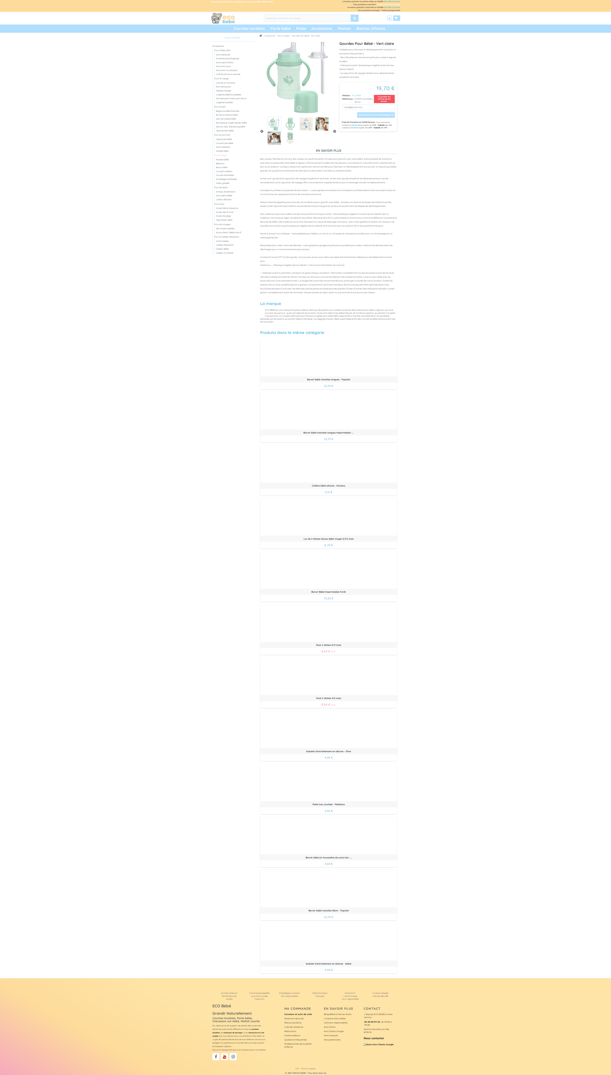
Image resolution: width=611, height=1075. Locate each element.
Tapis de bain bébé (225, 130)
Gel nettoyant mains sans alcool (231, 98)
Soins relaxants (223, 147)
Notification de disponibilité (375, 115)
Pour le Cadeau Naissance (226, 237)
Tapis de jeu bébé (224, 220)
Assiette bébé (222, 159)
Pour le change (221, 78)
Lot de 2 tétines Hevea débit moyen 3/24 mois (329, 538)
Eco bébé (356, 95)
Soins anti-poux (223, 66)
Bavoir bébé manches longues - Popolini (328, 379)
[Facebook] (215, 1056)
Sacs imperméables (225, 228)
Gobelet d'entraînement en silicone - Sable (328, 963)
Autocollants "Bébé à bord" (229, 232)
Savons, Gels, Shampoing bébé (230, 126)
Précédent (261, 131)
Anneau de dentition (225, 192)
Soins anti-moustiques (226, 70)
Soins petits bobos (224, 62)
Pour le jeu (219, 204)
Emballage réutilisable (226, 179)
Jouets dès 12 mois (225, 212)
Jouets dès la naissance (227, 208)
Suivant (334, 131)
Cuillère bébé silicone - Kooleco (328, 485)
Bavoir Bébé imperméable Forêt (328, 591)
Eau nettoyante (223, 86)
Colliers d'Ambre (224, 199)
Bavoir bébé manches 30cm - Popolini (329, 910)
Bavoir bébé (221, 167)
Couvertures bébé (224, 143)
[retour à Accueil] (260, 35)
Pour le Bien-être (222, 50)
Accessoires (218, 46)
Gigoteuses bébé (224, 139)
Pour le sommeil (222, 135)
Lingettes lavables (224, 102)
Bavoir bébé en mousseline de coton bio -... (329, 857)
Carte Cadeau (222, 241)
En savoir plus (328, 151)
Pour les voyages (222, 224)
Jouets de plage (223, 216)
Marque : (346, 95)
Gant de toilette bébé (226, 119)
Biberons (220, 163)
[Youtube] (224, 1056)
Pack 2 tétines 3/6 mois (328, 698)
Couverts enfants (224, 171)
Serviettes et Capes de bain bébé (231, 123)
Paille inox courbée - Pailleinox (329, 804)
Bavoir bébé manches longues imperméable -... (328, 432)
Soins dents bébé (224, 195)
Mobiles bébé (222, 151)
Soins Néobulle (223, 54)
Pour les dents (221, 187)
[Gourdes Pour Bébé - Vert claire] (274, 124)
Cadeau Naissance (224, 245)
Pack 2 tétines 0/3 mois (328, 645)
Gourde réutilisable (225, 175)
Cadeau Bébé (222, 249)
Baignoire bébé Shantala (227, 111)
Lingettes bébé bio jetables (228, 94)
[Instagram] (233, 1056)
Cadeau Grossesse (224, 253)
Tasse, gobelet (222, 183)
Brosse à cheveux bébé (227, 115)
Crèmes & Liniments (225, 83)
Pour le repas (220, 155)
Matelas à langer (223, 90)
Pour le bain (220, 107)
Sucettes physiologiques (227, 58)
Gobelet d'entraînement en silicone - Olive (328, 751)
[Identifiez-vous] (389, 18)
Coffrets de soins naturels (228, 74)
